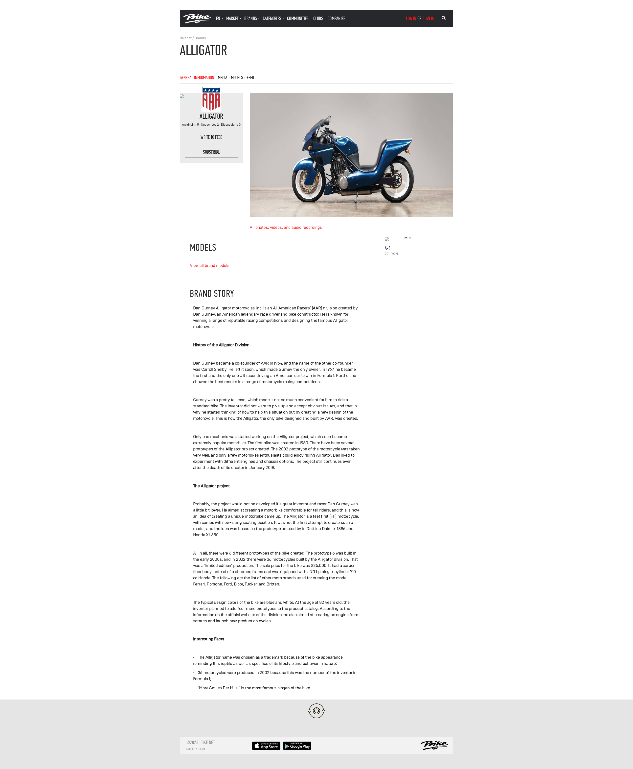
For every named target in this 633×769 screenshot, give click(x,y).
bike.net (208, 742)
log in (411, 18)
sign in (428, 18)
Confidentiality (195, 749)
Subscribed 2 (210, 124)
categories (272, 18)
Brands (200, 38)
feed (250, 77)
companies (337, 18)
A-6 (387, 248)
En (218, 18)
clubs (318, 18)
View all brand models (209, 266)
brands (250, 18)
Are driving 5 (190, 124)
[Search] (444, 18)
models (237, 77)
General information (197, 77)
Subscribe (211, 152)
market (232, 18)
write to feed (211, 137)
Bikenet (186, 38)
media (222, 77)
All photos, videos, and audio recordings (286, 228)
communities (298, 18)
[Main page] (197, 22)
